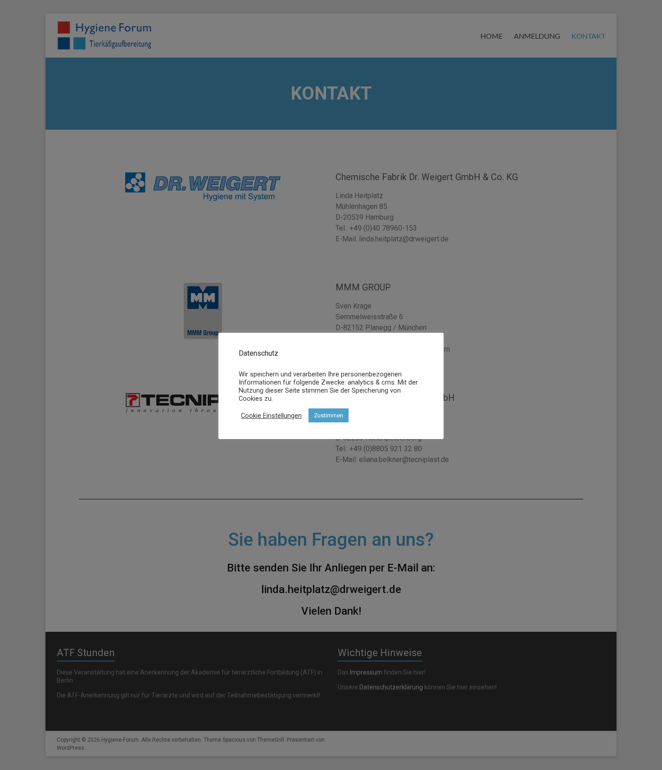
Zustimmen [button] (328, 415)
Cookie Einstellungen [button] (271, 416)
